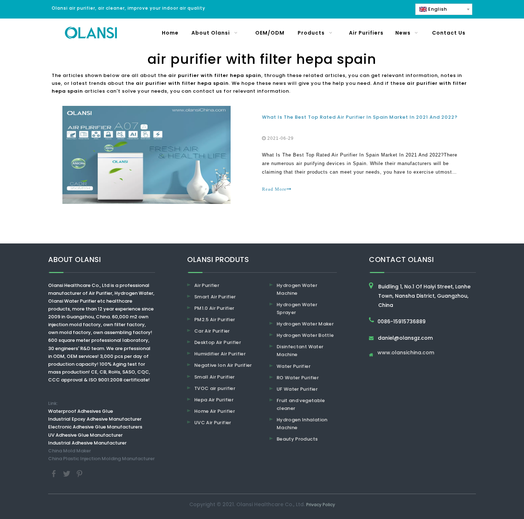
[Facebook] (54, 473)
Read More (274, 189)
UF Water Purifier (297, 389)
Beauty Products (297, 439)
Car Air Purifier (212, 331)
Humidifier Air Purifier (220, 353)
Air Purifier (206, 285)
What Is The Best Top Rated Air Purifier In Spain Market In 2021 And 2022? (360, 117)
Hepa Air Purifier (213, 399)
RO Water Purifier (298, 377)
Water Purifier (293, 366)
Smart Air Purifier (215, 296)
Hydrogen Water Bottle (305, 335)
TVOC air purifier (214, 388)
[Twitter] (67, 473)
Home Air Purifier (214, 411)
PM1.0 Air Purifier (214, 308)
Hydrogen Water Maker (305, 323)
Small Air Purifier (214, 377)
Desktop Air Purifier (217, 342)
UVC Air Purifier (212, 422)
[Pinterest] (79, 473)
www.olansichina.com (405, 353)
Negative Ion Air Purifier (223, 365)
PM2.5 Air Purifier (214, 319)
